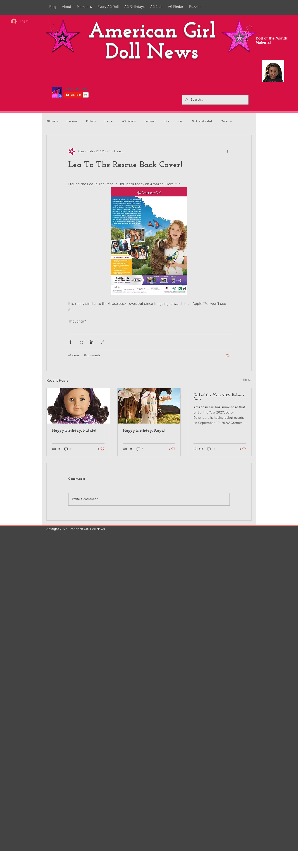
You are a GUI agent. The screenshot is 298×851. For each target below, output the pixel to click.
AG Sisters (129, 121)
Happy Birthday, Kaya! (143, 431)
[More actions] (227, 151)
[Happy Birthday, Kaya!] (149, 406)
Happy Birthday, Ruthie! (74, 431)
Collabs (91, 121)
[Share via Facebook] (70, 342)
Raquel (108, 121)
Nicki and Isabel (202, 121)
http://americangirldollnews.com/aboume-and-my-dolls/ (93, 762)
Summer (150, 121)
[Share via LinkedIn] (92, 342)
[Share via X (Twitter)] (81, 342)
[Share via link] (102, 342)
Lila (166, 121)
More (224, 121)
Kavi (180, 121)
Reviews (72, 121)
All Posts (52, 121)
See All (247, 380)
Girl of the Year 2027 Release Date (219, 397)
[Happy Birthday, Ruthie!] (78, 406)
